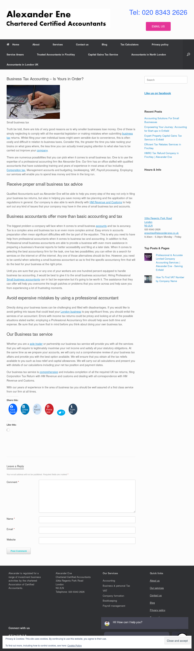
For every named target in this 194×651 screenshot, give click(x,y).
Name (11, 518)
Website (11, 539)
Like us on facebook (157, 93)
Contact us (82, 44)
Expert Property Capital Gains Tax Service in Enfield (163, 137)
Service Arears (15, 54)
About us (155, 580)
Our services (157, 588)
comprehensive (49, 372)
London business (71, 311)
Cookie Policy (74, 645)
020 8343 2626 (152, 229)
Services (58, 44)
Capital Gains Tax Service (103, 54)
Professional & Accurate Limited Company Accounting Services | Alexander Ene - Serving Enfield (169, 262)
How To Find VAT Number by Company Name (170, 279)
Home (15, 44)
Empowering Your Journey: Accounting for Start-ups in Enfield (165, 128)
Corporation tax (16, 170)
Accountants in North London (148, 54)
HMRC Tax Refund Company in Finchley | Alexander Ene (161, 155)
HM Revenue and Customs (106, 202)
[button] (188, 54)
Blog (104, 44)
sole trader (36, 344)
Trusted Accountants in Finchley (56, 54)
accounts (101, 226)
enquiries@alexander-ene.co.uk (161, 233)
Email (11, 529)
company (42, 150)
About (35, 44)
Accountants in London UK (22, 64)
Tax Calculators (129, 44)
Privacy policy (160, 44)
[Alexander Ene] (58, 18)
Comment (13, 482)
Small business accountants (23, 279)
